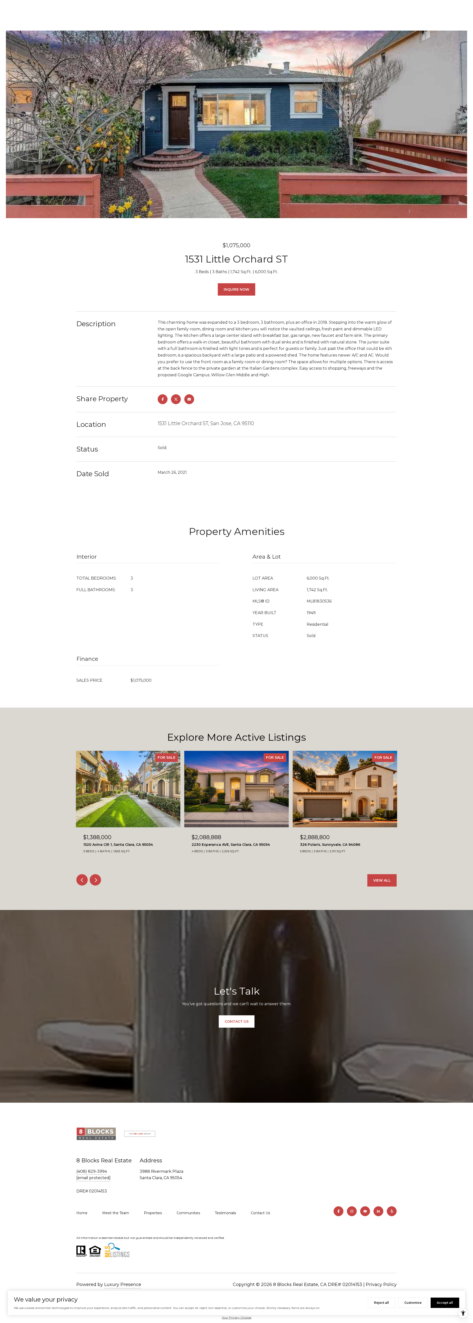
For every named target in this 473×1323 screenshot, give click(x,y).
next (95, 880)
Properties (153, 1213)
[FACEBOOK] (338, 1211)
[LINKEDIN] (378, 1211)
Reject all (381, 1302)
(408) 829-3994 (91, 1171)
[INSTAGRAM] (352, 1211)
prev (82, 880)
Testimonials (225, 1213)
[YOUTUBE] (365, 1211)
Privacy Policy (381, 1284)
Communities (188, 1213)
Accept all (445, 1302)
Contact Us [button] (237, 1021)
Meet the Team (115, 1213)
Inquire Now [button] (236, 289)
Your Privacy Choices (236, 1317)
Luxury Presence (122, 1284)
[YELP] (392, 1211)
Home (81, 1213)
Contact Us (260, 1213)
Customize (413, 1302)
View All (382, 880)
